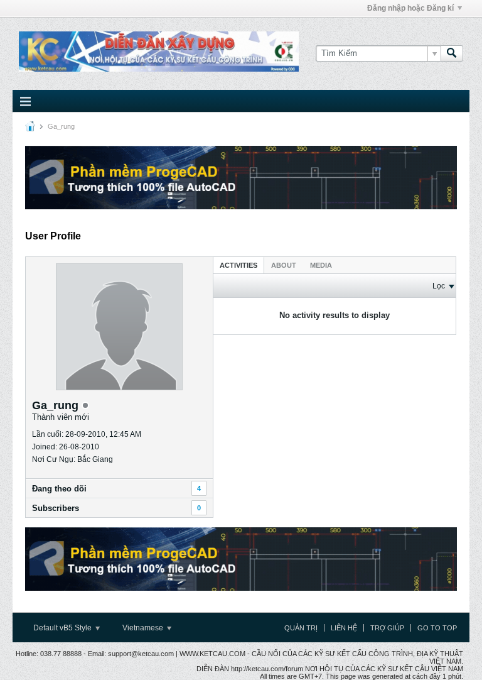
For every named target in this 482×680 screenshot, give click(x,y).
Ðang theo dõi (59, 488)
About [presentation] (283, 265)
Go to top (437, 628)
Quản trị (301, 628)
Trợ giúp (387, 628)
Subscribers (55, 508)
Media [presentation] (321, 265)
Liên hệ (344, 628)
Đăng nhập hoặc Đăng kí (410, 8)
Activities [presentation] (238, 265)
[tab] (238, 264)
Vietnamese (143, 627)
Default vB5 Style (63, 627)
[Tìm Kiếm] (452, 53)
